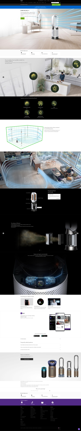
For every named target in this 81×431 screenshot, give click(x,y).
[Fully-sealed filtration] (32, 192)
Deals (45, 2)
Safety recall (41, 415)
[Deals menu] (46, 2)
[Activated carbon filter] (32, 208)
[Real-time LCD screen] (31, 203)
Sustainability (51, 415)
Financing (41, 417)
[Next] (77, 77)
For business (48, 0)
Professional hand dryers (33, 409)
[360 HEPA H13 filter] (35, 207)
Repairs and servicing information (43, 418)
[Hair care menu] (27, 2)
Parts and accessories (23, 417)
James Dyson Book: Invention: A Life (53, 418)
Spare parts (41, 409)
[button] (40, 345)
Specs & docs (32, 415)
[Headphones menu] (36, 2)
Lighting (38, 2)
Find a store (45, 0)
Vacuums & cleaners (23, 2)
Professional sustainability (33, 417)
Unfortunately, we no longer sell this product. (40, 6)
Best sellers (43, 2)
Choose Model (56, 4)
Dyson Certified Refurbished (40, 0)
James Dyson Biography (52, 420)
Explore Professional (32, 408)
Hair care (26, 2)
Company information (52, 408)
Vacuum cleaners (22, 408)
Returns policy (41, 416)
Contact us (55, 0)
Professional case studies (33, 416)
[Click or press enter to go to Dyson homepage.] (22, 0)
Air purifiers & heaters (30, 2)
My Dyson (21, 420)
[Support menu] (41, 2)
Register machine (51, 0)
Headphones (34, 2)
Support (40, 2)
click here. (42, 381)
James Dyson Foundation (52, 419)
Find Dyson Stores (52, 409)
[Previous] (3, 77)
